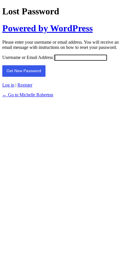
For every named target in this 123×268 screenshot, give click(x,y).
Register (24, 85)
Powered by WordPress (47, 28)
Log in (8, 85)
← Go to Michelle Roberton (27, 94)
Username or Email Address (27, 57)
